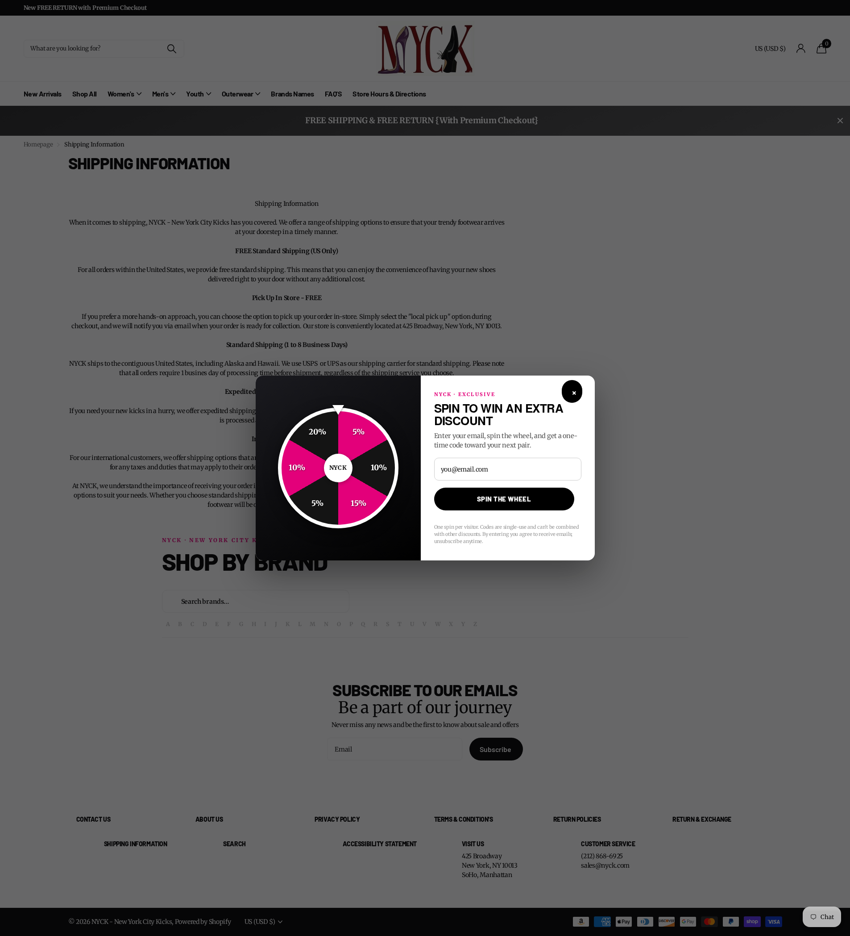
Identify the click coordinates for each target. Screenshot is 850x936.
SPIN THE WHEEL (504, 499)
